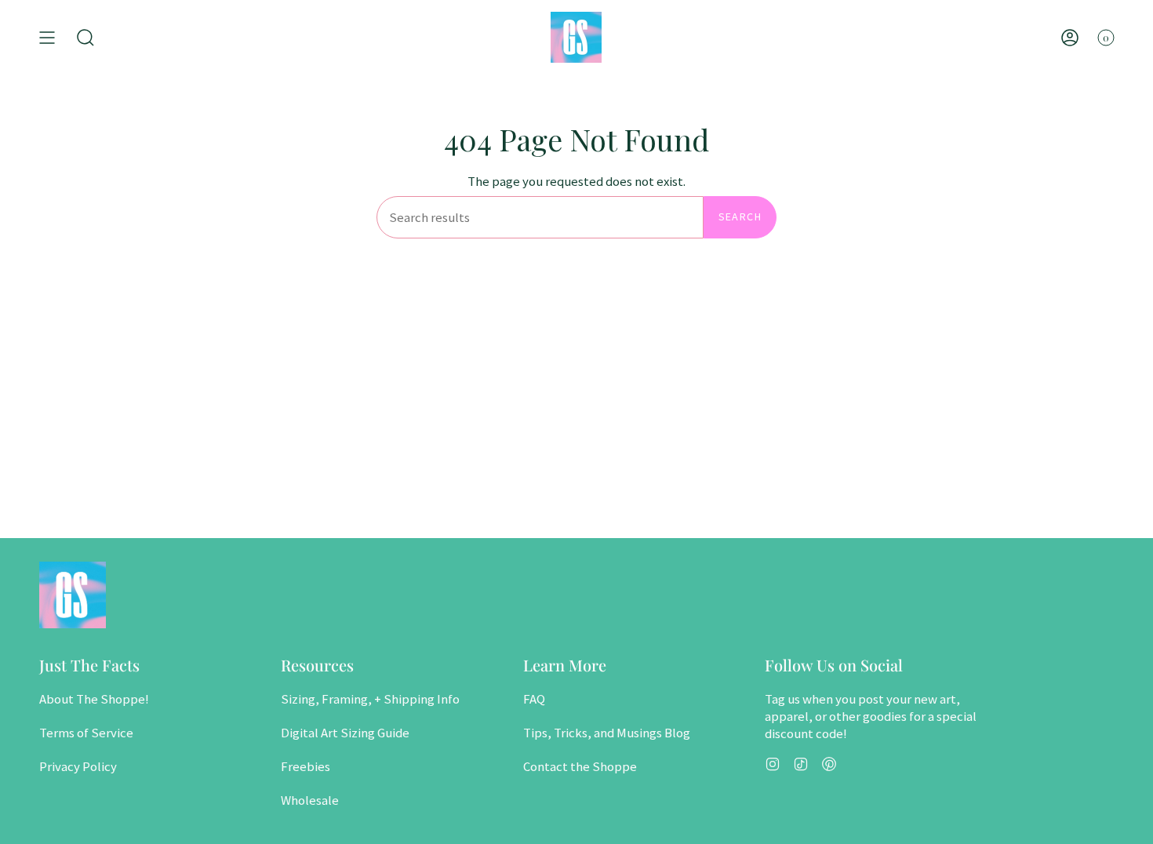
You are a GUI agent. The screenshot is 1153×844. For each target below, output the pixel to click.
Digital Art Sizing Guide (345, 732)
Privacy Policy (78, 766)
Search (740, 216)
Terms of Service (86, 732)
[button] (85, 37)
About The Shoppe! (94, 699)
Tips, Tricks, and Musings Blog (606, 732)
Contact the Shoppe (580, 766)
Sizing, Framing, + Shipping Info (370, 699)
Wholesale (310, 800)
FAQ (534, 699)
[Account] (1069, 37)
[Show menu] (47, 37)
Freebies (305, 766)
